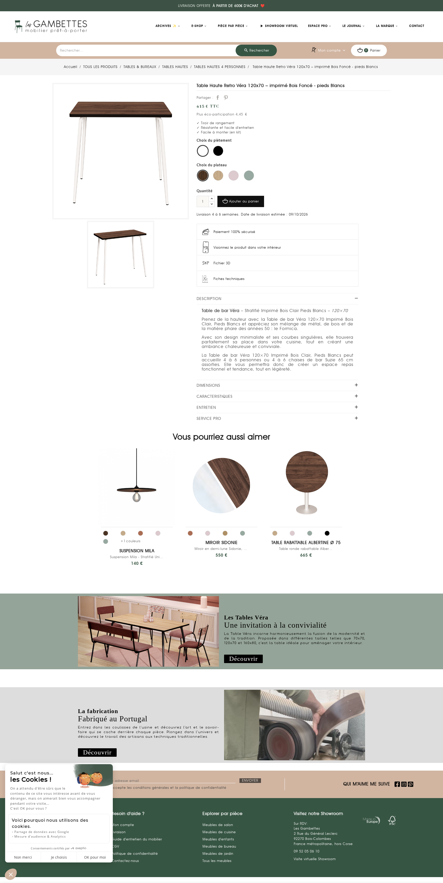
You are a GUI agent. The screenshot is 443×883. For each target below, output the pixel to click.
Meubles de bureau (219, 846)
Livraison (119, 832)
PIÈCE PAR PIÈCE (231, 26)
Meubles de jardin (218, 853)
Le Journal (352, 26)
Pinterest (226, 97)
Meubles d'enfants (218, 839)
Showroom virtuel (278, 26)
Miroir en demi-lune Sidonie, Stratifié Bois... (221, 549)
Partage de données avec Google (41, 832)
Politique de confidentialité (135, 853)
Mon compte (123, 825)
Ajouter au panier (244, 201)
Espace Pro (318, 26)
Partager (218, 97)
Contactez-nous (125, 861)
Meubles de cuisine (219, 832)
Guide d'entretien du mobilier (137, 839)
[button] (243, 659)
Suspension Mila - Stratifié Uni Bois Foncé (137, 557)
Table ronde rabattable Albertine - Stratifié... (306, 549)
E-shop (197, 26)
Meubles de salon (218, 825)
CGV (115, 846)
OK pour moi (95, 857)
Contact (416, 26)
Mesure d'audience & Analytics (40, 836)
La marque (385, 26)
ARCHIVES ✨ (166, 26)
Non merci (23, 857)
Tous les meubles (217, 861)
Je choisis (59, 857)
